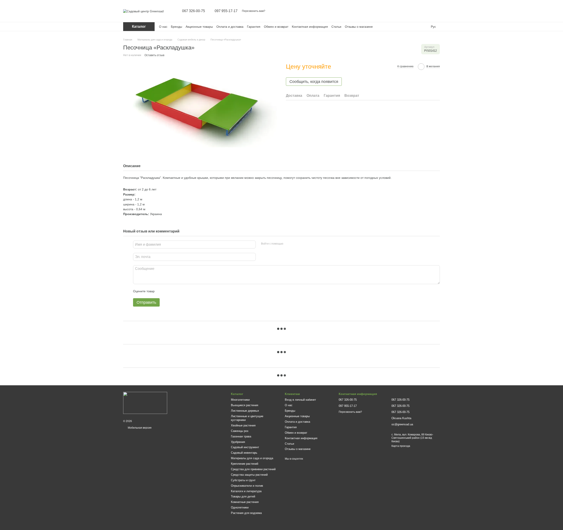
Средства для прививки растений (253, 469)
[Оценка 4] (182, 291)
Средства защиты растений (249, 474)
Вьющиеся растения (244, 405)
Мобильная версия (139, 427)
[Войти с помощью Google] (295, 244)
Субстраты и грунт (243, 480)
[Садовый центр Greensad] (145, 402)
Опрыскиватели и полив (247, 485)
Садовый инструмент (245, 447)
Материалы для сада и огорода (252, 458)
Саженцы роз (239, 431)
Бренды (176, 26)
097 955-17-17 (226, 11)
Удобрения (238, 442)
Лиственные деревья (245, 410)
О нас (163, 26)
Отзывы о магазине (359, 26)
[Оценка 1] (161, 291)
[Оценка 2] (168, 291)
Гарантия (253, 26)
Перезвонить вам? (253, 11)
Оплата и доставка (229, 26)
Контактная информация (310, 26)
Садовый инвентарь (244, 452)
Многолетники (240, 399)
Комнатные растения (245, 502)
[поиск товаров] (402, 11)
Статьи (336, 26)
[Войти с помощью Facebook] (288, 244)
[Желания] (424, 11)
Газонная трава (241, 436)
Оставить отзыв (154, 55)
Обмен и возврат (276, 26)
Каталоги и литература (246, 491)
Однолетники (240, 507)
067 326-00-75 (193, 11)
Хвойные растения (243, 425)
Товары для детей (243, 496)
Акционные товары (199, 26)
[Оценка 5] (190, 291)
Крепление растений (244, 463)
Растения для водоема (246, 513)
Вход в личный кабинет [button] (300, 399)
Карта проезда (400, 446)
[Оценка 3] (175, 291)
